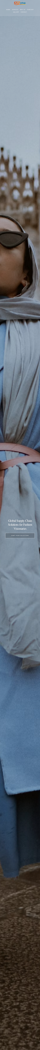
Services (15, 9)
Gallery (16, 12)
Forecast (30, 9)
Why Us (22, 9)
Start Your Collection (20, 535)
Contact (24, 12)
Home (8, 9)
